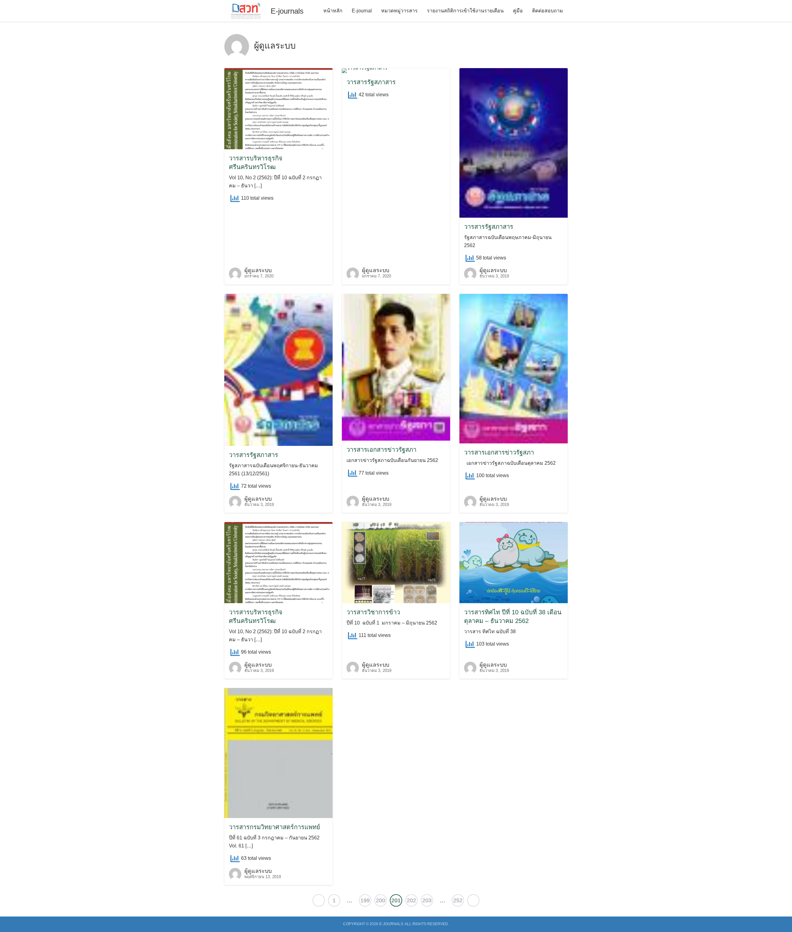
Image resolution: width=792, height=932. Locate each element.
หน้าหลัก (332, 10)
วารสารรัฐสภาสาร (371, 82)
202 (411, 900)
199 (365, 900)
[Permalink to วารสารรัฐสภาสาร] (364, 70)
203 (427, 900)
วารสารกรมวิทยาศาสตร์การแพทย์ (274, 827)
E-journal (362, 10)
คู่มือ (518, 10)
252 (458, 900)
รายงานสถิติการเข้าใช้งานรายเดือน (465, 10)
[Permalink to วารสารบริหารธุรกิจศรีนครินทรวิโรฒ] (278, 108)
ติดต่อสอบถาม (547, 10)
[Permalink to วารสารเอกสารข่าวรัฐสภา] (396, 366)
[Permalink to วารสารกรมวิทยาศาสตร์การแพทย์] (278, 752)
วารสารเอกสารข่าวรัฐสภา (381, 449)
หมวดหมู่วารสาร (399, 10)
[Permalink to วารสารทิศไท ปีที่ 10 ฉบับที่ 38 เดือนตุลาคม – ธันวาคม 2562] (513, 562)
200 (380, 900)
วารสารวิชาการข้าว (373, 612)
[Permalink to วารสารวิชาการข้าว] (396, 562)
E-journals (287, 11)
